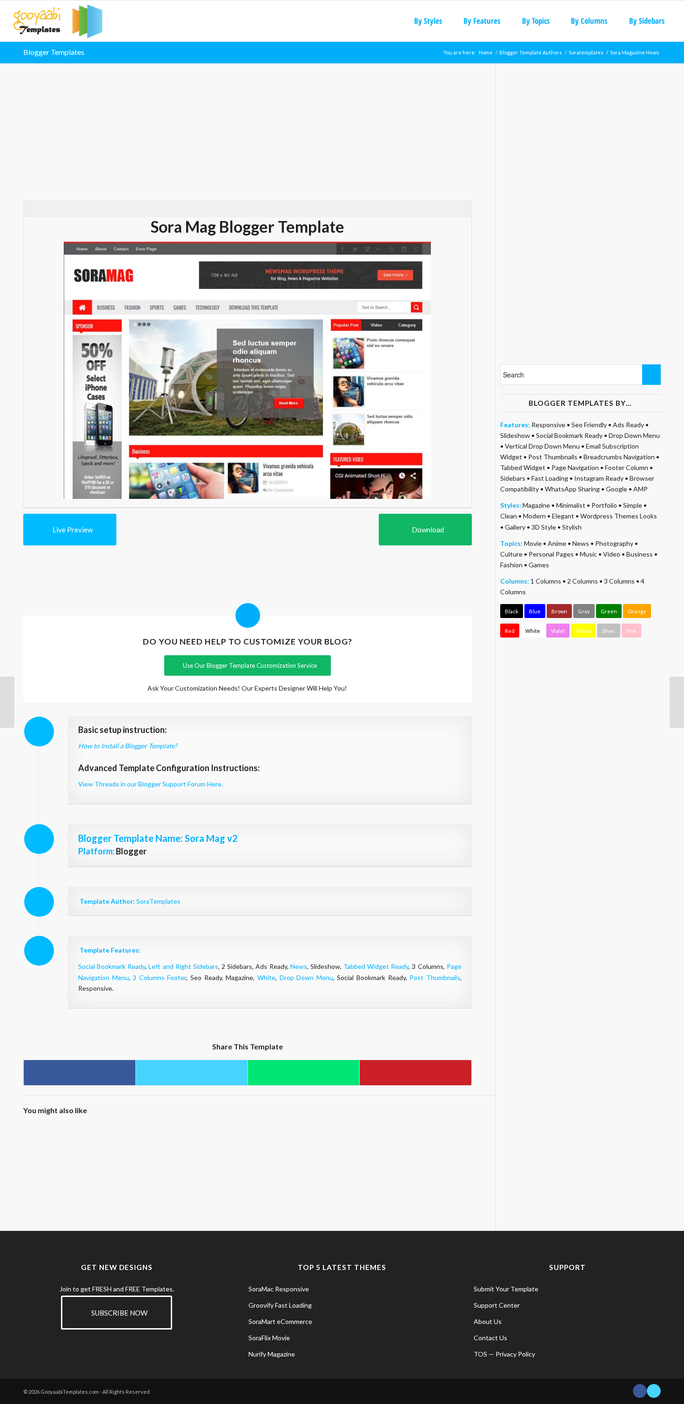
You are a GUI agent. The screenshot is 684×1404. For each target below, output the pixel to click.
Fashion (511, 565)
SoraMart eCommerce (280, 1321)
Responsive (548, 425)
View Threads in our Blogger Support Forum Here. (150, 784)
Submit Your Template (506, 1289)
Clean (508, 516)
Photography (614, 543)
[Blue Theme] (7, 702)
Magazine (536, 505)
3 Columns (619, 581)
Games (539, 565)
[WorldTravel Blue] (50, 1151)
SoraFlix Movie (269, 1338)
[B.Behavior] (218, 1151)
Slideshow (515, 435)
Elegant (563, 516)
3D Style (543, 527)
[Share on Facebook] (79, 1072)
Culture (511, 554)
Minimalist (570, 505)
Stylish (572, 527)
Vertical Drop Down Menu (542, 446)
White (266, 977)
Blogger (131, 851)
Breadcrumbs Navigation (619, 457)
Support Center (497, 1305)
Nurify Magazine (271, 1354)
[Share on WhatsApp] (303, 1072)
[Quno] (330, 1151)
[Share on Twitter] (191, 1072)
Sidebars (512, 478)
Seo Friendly (589, 425)
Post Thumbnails (434, 977)
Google (616, 489)
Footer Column (626, 467)
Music (588, 554)
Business (639, 554)
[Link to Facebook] (640, 1391)
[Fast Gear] (677, 702)
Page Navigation (575, 467)
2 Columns (582, 581)
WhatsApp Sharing (572, 489)
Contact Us (490, 1338)
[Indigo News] (443, 1151)
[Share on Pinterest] (415, 1072)
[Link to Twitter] (654, 1391)
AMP (640, 489)
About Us (488, 1321)
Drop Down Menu (306, 977)
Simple (632, 505)
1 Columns (545, 581)
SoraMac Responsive (278, 1289)
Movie (533, 543)
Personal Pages (551, 554)
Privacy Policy (515, 1354)
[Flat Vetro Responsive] (162, 1151)
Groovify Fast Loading (280, 1305)
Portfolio (604, 505)
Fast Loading (549, 478)
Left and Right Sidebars (183, 966)
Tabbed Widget (522, 467)
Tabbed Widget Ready (376, 966)
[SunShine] (387, 1151)
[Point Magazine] (106, 1151)
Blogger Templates (53, 51)
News (298, 966)
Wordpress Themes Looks (618, 516)
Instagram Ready (599, 478)
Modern (534, 516)
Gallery (515, 527)
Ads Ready (628, 425)
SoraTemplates (158, 901)
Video (611, 554)
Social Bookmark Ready (111, 966)
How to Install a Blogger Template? (127, 746)
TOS (480, 1354)
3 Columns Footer (159, 977)
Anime (557, 543)
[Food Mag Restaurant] (275, 1151)
